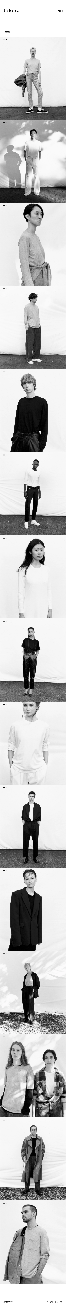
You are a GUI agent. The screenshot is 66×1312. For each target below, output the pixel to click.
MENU (59, 11)
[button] (4, 39)
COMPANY (8, 1302)
